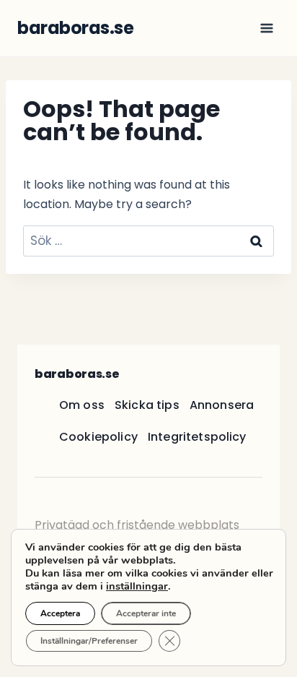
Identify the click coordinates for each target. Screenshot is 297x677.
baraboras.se (77, 374)
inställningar (137, 585)
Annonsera (222, 405)
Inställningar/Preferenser (89, 641)
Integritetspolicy (197, 436)
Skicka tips (147, 405)
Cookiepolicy (98, 436)
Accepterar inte (146, 613)
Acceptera (60, 613)
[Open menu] (266, 28)
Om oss (82, 405)
